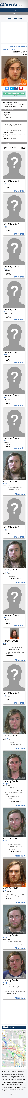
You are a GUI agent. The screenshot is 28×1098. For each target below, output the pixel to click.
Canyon (6, 483)
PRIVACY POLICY (14, 1093)
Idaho (3, 49)
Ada (5, 183)
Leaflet (12, 1066)
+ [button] (4, 1032)
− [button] (4, 1034)
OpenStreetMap (18, 1066)
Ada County (13, 49)
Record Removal (18, 46)
